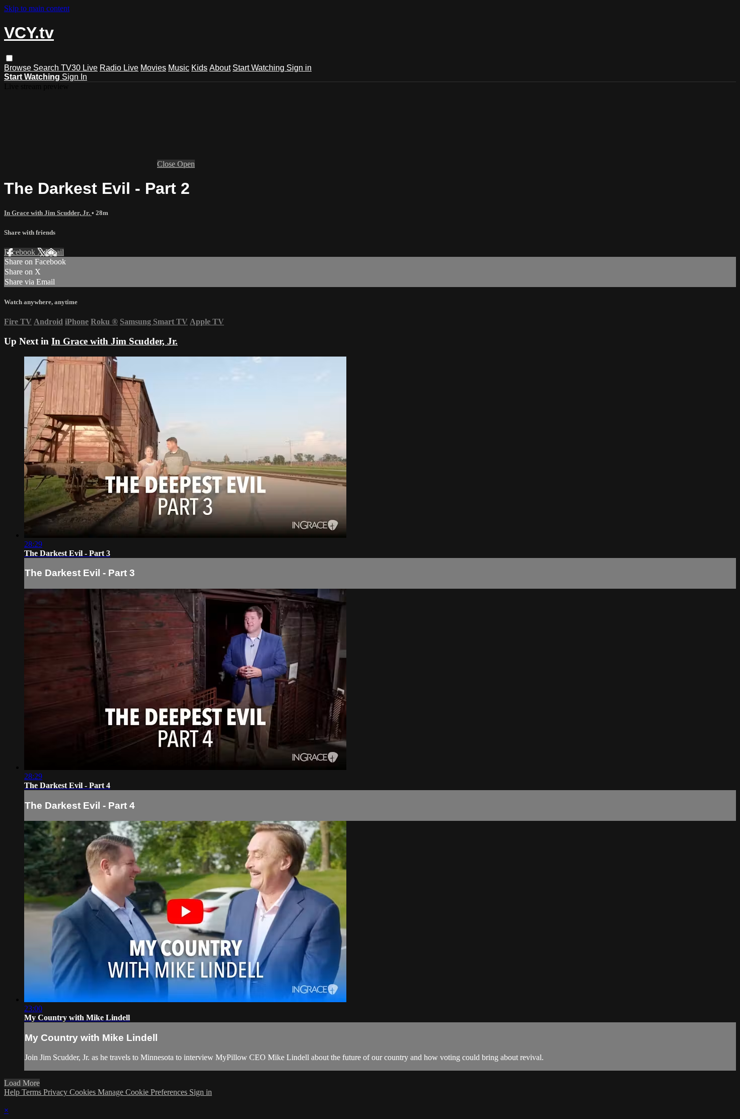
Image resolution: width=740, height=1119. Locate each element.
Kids (199, 67)
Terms (32, 1092)
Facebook (20, 252)
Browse (18, 67)
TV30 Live (79, 67)
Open (186, 164)
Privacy (56, 1092)
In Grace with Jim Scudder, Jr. (48, 213)
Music (178, 67)
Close (167, 164)
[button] (9, 58)
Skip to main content (36, 8)
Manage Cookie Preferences (143, 1092)
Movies (153, 67)
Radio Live (119, 67)
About (220, 67)
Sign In (74, 77)
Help (13, 1092)
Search (47, 67)
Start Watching (259, 67)
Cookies (83, 1092)
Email (54, 252)
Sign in (299, 67)
